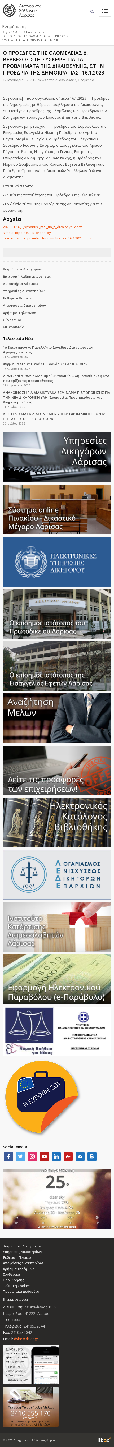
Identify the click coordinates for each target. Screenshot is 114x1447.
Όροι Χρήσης (13, 1280)
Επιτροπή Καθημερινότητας (27, 276)
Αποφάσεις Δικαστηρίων (24, 305)
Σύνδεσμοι (12, 319)
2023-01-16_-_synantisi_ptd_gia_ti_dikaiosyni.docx (42, 226)
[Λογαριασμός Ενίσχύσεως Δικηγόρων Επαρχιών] (57, 874)
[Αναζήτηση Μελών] (57, 718)
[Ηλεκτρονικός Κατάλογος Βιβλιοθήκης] (57, 822)
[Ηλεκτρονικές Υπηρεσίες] (57, 561)
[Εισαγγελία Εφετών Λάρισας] (57, 666)
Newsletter (34, 32)
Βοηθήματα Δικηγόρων (22, 269)
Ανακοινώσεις (65, 80)
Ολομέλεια (86, 80)
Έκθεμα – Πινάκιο (17, 298)
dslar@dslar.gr (26, 1338)
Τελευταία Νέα (18, 338)
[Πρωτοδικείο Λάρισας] (57, 614)
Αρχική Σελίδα (12, 32)
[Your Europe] (57, 509)
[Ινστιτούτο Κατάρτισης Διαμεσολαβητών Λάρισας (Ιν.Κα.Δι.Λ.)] (57, 927)
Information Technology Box (104, 1439)
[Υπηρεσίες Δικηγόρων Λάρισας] (57, 457)
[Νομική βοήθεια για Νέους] (57, 1031)
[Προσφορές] (57, 770)
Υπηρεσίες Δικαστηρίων (24, 290)
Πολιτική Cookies (17, 1285)
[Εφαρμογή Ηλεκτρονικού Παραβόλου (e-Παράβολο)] (57, 979)
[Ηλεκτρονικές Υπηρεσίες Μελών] (57, 1364)
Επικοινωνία (13, 327)
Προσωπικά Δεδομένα (21, 1291)
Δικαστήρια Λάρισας (20, 283)
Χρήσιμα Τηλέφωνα (19, 312)
